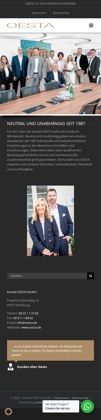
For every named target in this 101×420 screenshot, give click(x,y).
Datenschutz (80, 398)
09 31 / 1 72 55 (28, 313)
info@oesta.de (27, 323)
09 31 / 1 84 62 (23, 318)
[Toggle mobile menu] (91, 25)
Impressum (61, 398)
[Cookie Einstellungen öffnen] (8, 414)
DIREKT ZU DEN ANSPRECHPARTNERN (51, 4)
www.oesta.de (31, 327)
